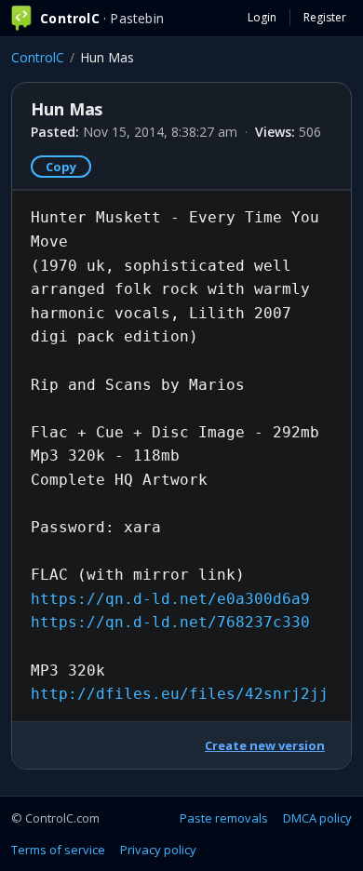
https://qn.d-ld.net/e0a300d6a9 (170, 599)
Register (324, 17)
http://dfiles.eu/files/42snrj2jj (180, 694)
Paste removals (224, 818)
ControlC (37, 57)
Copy (61, 166)
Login (262, 17)
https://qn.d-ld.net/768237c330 (170, 622)
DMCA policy (317, 818)
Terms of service (58, 849)
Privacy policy (158, 849)
